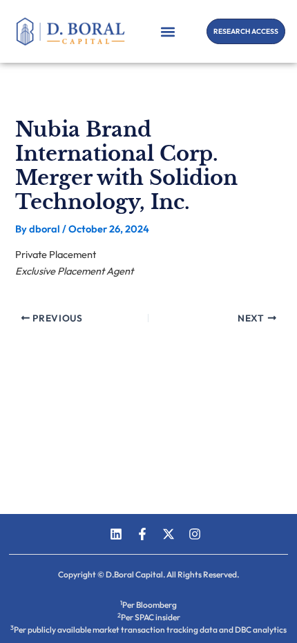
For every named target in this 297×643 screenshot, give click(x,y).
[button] (168, 31)
